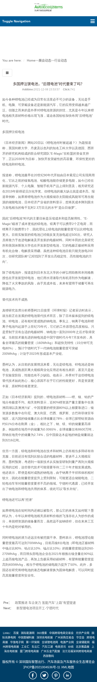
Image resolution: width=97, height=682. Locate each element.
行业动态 (60, 60)
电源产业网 (67, 642)
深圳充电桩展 (45, 637)
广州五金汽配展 (50, 651)
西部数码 (48, 656)
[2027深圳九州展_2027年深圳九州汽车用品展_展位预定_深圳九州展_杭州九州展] (48, 10)
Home (31, 60)
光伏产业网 (82, 633)
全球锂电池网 (50, 642)
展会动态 (45, 60)
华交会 (80, 637)
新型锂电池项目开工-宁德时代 (37, 608)
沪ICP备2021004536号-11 (41, 667)
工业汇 (25, 646)
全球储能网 (83, 642)
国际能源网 (28, 633)
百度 (16, 633)
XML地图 (67, 667)
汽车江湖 (47, 646)
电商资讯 (60, 646)
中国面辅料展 (26, 637)
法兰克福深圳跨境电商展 (77, 651)
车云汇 (36, 646)
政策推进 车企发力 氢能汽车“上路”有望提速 (45, 602)
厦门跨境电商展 (29, 651)
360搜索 (42, 633)
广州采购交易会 (64, 637)
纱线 (71, 646)
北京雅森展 (82, 646)
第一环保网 (32, 642)
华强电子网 (17, 642)
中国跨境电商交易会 (61, 633)
